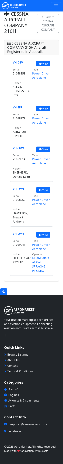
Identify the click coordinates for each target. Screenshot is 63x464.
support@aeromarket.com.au (29, 424)
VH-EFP (17, 107)
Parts (11, 406)
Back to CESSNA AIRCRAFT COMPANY (48, 23)
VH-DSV (18, 62)
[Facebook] (5, 335)
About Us (13, 360)
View (45, 63)
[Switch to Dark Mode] (3, 291)
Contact (12, 366)
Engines (13, 395)
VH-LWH (18, 234)
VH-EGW (18, 148)
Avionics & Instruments (23, 400)
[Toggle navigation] (56, 5)
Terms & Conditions (20, 371)
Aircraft (14, 389)
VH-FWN (18, 189)
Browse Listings (17, 354)
